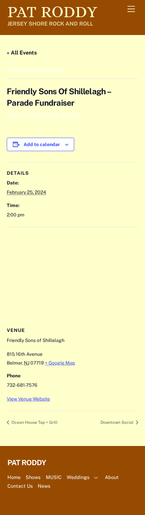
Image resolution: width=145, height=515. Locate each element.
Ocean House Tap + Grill (34, 422)
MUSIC (54, 477)
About (112, 477)
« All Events (22, 52)
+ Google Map (60, 363)
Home (14, 477)
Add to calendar (42, 144)
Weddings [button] (78, 477)
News (44, 486)
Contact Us (20, 486)
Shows (33, 477)
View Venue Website (28, 399)
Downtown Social (117, 422)
